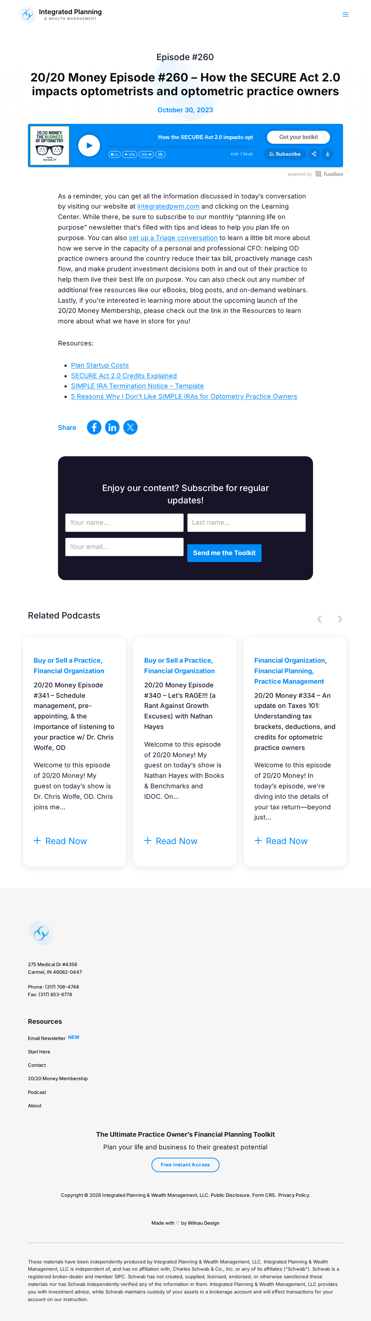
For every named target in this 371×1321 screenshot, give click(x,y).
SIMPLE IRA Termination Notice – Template (137, 386)
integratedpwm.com (168, 206)
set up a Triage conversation (173, 238)
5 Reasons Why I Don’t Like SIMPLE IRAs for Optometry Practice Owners (184, 396)
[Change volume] (160, 154)
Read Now (65, 841)
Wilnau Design (204, 1223)
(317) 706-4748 (62, 987)
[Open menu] (346, 14)
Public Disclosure (230, 1195)
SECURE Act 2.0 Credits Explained (124, 375)
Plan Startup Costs (100, 365)
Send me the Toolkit (224, 553)
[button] (47, 1038)
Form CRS (263, 1195)
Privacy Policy (293, 1195)
